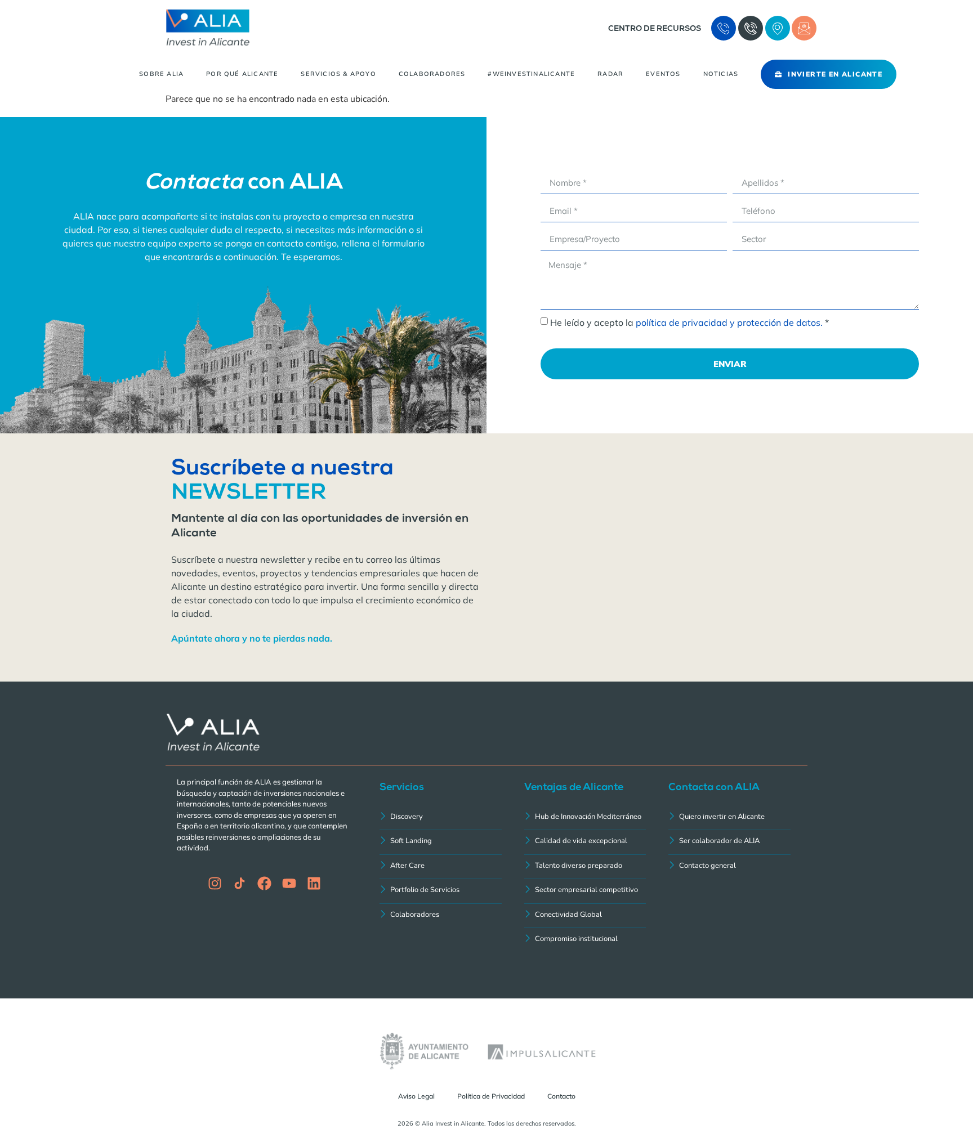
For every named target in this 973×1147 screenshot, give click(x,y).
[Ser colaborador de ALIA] (729, 842)
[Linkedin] (314, 883)
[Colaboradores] (441, 915)
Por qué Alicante (242, 74)
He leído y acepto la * (689, 322)
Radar (610, 74)
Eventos (663, 74)
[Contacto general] (729, 867)
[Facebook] (264, 883)
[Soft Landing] (441, 842)
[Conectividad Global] (585, 915)
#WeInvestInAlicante (531, 74)
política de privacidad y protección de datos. (729, 322)
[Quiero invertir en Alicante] (729, 818)
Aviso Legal (416, 1096)
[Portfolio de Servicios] (441, 891)
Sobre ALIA (161, 74)
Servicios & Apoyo (338, 74)
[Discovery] (441, 818)
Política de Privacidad (491, 1096)
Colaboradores (432, 74)
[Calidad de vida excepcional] (585, 842)
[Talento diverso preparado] (585, 867)
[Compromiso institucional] (585, 940)
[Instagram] (215, 883)
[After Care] (441, 867)
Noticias (721, 74)
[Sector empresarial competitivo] (585, 891)
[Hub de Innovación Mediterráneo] (585, 818)
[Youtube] (289, 883)
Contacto (561, 1096)
